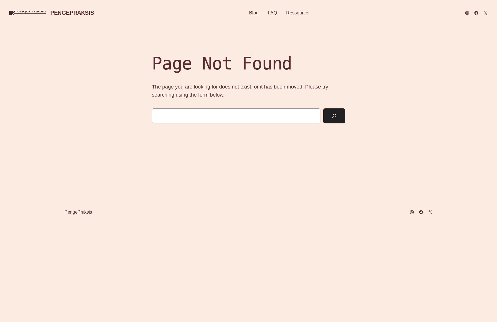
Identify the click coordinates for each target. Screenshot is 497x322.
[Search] (334, 115)
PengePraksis (72, 13)
